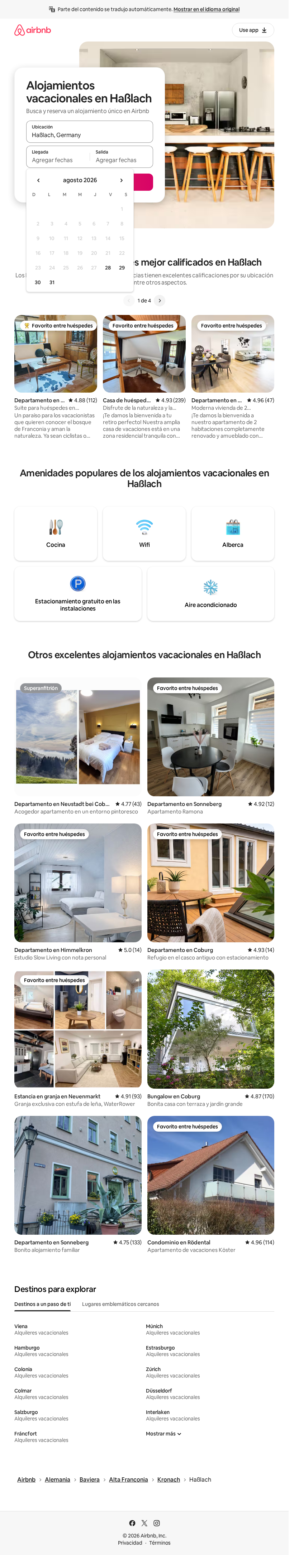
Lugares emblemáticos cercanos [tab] (120, 1304)
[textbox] (58, 160)
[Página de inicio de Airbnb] (32, 30)
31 (51, 282)
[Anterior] (129, 300)
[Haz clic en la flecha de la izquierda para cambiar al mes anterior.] (39, 180)
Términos (160, 1543)
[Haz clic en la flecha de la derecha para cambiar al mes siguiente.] (121, 180)
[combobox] (89, 135)
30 (38, 282)
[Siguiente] (159, 300)
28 (108, 267)
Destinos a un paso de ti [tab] (42, 1304)
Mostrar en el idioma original (207, 9)
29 (122, 267)
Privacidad (130, 1543)
